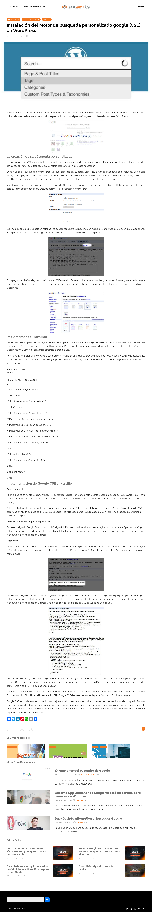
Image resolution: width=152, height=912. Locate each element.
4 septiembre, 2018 (99, 755)
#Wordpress (38, 729)
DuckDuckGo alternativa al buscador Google (88, 819)
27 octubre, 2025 (85, 873)
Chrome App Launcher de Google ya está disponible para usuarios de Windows (98, 794)
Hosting (11, 747)
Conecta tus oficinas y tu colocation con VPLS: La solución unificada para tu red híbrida (28, 869)
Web (103, 747)
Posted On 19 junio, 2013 (64, 823)
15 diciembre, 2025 (14, 858)
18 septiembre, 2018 (57, 755)
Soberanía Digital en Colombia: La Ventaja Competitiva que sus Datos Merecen (99, 851)
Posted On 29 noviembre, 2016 (66, 775)
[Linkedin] (131, 909)
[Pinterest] (127, 909)
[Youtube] (135, 909)
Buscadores (13, 19)
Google (47, 19)
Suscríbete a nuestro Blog (34, 6)
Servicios (16, 6)
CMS (52, 747)
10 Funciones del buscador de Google (82, 771)
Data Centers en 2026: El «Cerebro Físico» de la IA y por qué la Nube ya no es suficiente (27, 851)
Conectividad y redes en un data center (97, 868)
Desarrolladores (31, 19)
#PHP (26, 729)
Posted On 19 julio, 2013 (64, 800)
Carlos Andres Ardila (88, 775)
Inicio (9, 6)
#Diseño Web (14, 729)
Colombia (32, 36)
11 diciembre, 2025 (86, 858)
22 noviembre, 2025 (14, 876)
